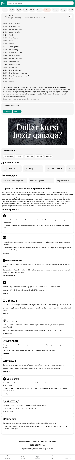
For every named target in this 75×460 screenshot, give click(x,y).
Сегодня (55, 10)
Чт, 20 (19, 10)
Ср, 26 (71, 10)
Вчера (39, 10)
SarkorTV (17, 111)
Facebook (39, 156)
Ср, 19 (12, 10)
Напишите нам (24, 441)
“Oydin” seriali (13, 38)
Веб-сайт (9, 156)
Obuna (50, 449)
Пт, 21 (25, 10)
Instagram (29, 156)
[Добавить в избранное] (70, 16)
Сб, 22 (32, 10)
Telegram (19, 156)
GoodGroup (42, 449)
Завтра (63, 10)
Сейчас (47, 10)
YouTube (49, 156)
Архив (5, 10)
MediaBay (7, 111)
